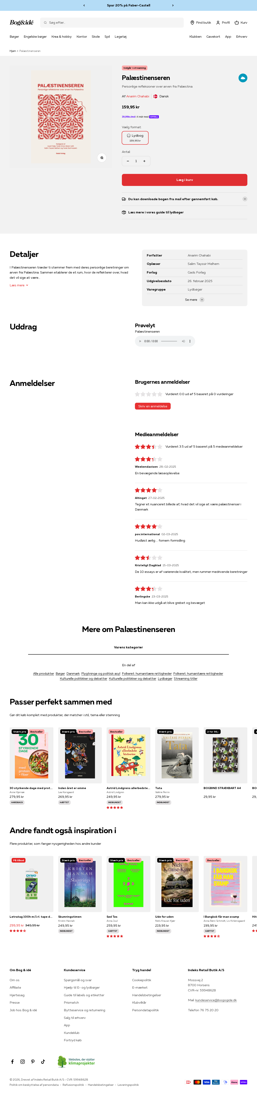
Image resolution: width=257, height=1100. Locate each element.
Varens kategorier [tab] (128, 647)
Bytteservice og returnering (84, 1010)
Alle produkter (43, 673)
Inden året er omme (72, 788)
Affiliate (15, 987)
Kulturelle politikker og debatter (83, 678)
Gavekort (213, 36)
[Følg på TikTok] (43, 1061)
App (228, 36)
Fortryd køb (73, 1040)
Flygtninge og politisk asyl (100, 673)
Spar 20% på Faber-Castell (128, 5)
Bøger (14, 36)
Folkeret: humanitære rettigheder (147, 673)
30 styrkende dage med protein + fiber (31, 788)
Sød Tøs (112, 916)
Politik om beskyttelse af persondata (34, 1085)
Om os (14, 980)
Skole (96, 36)
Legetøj (120, 36)
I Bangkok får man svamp (221, 916)
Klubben (195, 36)
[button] (115, 807)
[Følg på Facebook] (12, 1061)
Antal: (126, 152)
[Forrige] (84, 5)
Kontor (81, 36)
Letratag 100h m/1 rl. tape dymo (31, 916)
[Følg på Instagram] (22, 1061)
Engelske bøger (35, 36)
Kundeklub (72, 1033)
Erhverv (241, 36)
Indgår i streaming (134, 67)
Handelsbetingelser (146, 995)
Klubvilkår (139, 1002)
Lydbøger (165, 678)
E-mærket (140, 987)
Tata (158, 788)
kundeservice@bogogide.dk (216, 1000)
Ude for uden (164, 916)
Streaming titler (185, 678)
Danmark (73, 673)
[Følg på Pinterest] (33, 1061)
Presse (15, 1002)
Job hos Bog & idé (23, 1010)
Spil (107, 36)
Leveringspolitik (128, 1085)
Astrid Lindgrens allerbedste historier (128, 788)
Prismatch (71, 1002)
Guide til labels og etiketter (84, 995)
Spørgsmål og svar (78, 980)
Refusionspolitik (73, 1085)
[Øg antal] (144, 161)
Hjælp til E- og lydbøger (82, 987)
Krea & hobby (61, 36)
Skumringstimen (70, 916)
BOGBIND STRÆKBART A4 (222, 788)
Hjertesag (17, 995)
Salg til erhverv (75, 1018)
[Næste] (173, 5)
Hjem (13, 50)
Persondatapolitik (145, 1010)
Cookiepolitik (141, 980)
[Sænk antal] (128, 161)
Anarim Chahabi (137, 96)
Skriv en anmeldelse (152, 406)
